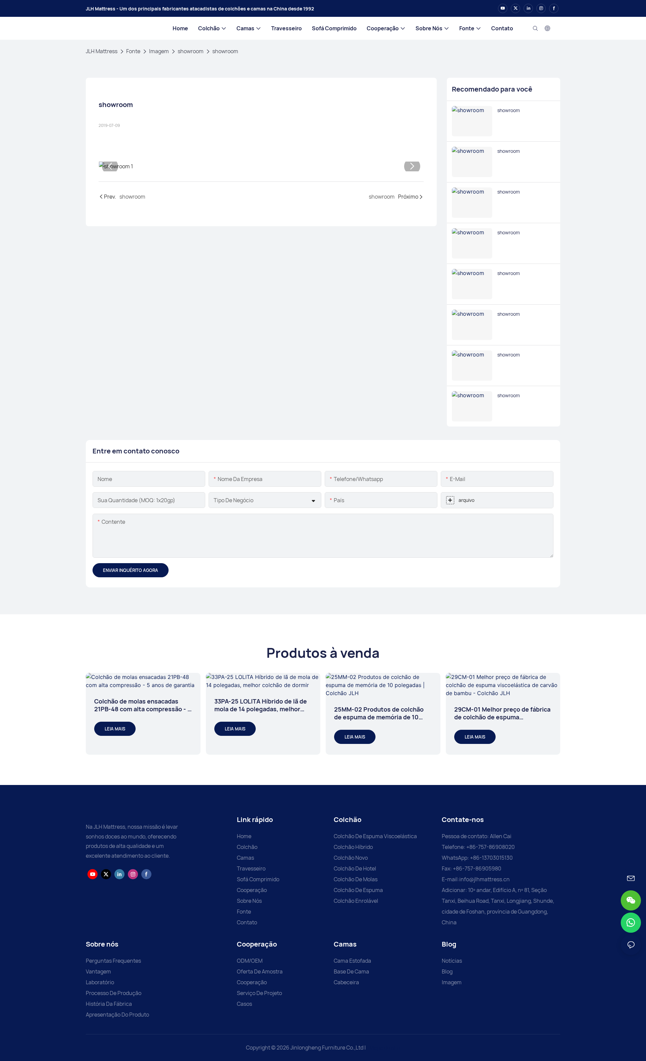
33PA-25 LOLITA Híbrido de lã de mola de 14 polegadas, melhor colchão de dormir (260, 705)
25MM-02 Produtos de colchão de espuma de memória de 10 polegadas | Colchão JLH (379, 713)
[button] (110, 166)
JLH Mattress (101, 51)
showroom (191, 51)
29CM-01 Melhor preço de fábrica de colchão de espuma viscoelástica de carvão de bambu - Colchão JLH (502, 713)
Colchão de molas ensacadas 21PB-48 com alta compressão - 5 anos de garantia (142, 705)
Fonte (133, 51)
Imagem (159, 51)
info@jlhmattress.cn (484, 879)
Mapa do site (384, 1047)
